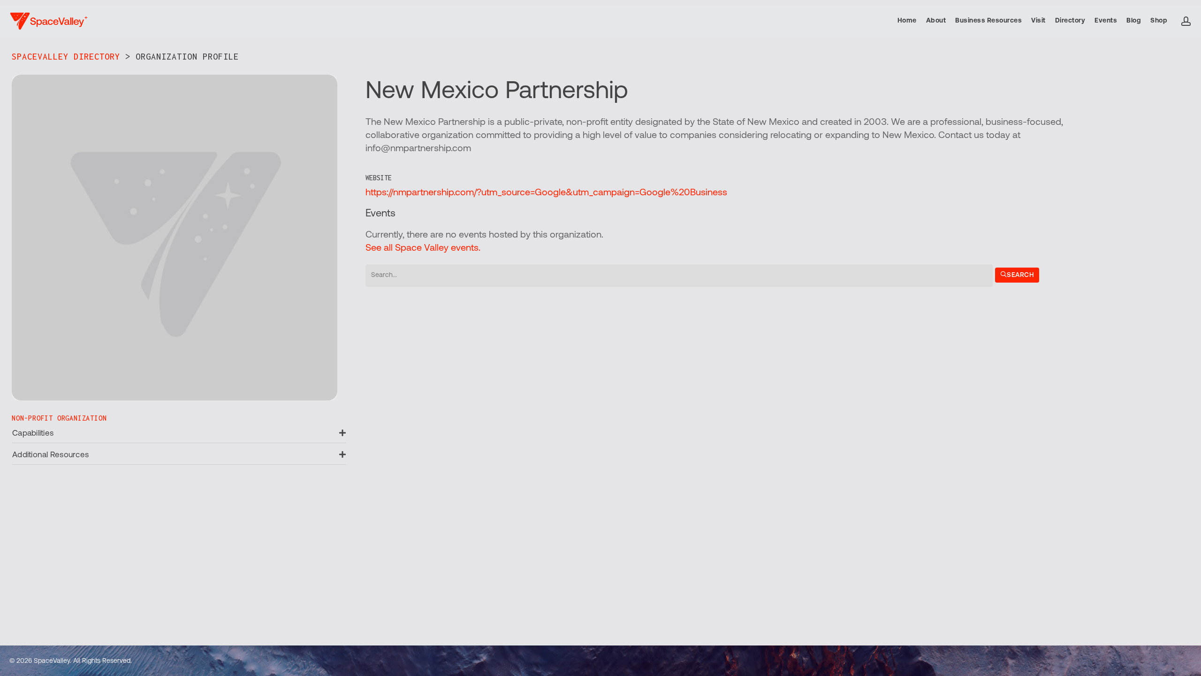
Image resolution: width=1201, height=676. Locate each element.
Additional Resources (50, 455)
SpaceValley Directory (66, 56)
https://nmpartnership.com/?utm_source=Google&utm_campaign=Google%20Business (546, 193)
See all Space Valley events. (422, 248)
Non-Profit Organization (59, 418)
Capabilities (32, 434)
